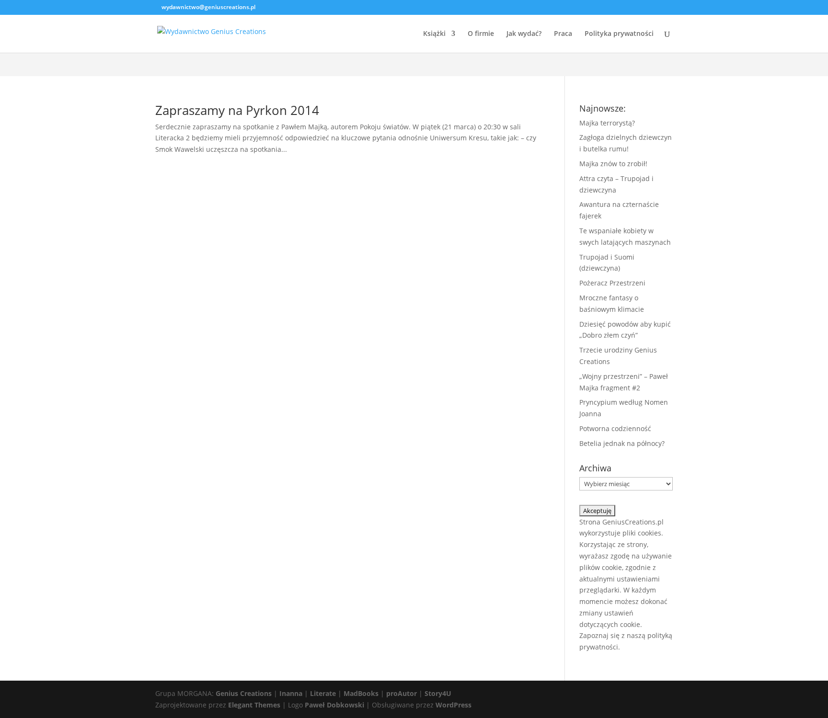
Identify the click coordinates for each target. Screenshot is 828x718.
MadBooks (361, 693)
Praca (563, 34)
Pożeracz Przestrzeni (612, 282)
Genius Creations (244, 693)
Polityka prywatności (619, 34)
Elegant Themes (254, 704)
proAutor (401, 693)
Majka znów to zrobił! (613, 163)
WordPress (454, 704)
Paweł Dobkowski (335, 704)
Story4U (438, 693)
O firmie (481, 34)
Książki (434, 34)
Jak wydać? (523, 34)
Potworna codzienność (615, 428)
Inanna (290, 693)
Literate (323, 693)
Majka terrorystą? (607, 122)
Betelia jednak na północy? (622, 443)
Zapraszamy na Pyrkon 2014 (237, 110)
